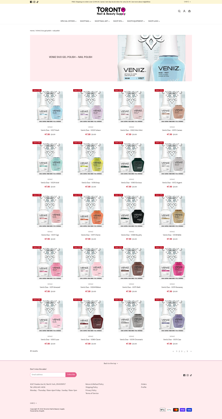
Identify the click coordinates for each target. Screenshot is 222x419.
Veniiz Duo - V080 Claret (91, 338)
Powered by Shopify (37, 411)
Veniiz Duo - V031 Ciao (172, 338)
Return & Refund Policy (95, 384)
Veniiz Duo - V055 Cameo (172, 129)
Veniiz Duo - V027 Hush (50, 129)
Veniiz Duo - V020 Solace (91, 129)
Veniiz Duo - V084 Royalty (131, 233)
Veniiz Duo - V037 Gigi (50, 233)
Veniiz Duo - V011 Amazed (50, 286)
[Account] (184, 11)
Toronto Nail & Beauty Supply (54, 409)
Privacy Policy (91, 390)
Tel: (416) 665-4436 (37, 387)
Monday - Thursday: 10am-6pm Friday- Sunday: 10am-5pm (53, 390)
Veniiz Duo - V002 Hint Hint (131, 129)
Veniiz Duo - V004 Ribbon (90, 286)
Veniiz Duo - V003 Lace (50, 338)
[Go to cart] (189, 11)
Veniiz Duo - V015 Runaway (172, 286)
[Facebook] (31, 2)
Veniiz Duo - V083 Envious (131, 181)
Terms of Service (92, 393)
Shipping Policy (92, 387)
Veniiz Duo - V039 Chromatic (131, 338)
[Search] (179, 11)
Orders (144, 384)
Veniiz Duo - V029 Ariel (50, 181)
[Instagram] (34, 2)
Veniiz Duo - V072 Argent (172, 181)
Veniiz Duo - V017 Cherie (90, 233)
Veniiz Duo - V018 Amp (91, 181)
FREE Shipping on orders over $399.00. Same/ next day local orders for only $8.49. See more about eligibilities (111, 2)
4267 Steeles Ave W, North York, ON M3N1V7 (48, 384)
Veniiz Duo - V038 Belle (172, 233)
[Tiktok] (38, 2)
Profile (143, 387)
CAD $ (186, 2)
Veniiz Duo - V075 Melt (131, 286)
